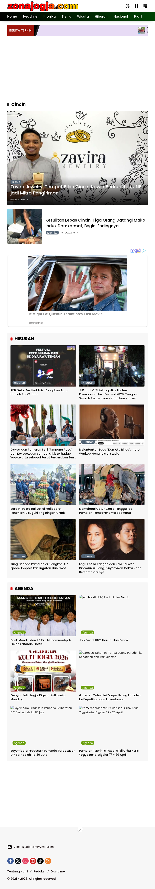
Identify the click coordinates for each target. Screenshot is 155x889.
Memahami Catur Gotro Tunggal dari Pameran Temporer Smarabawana (106, 511)
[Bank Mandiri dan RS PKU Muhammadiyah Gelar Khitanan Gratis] (43, 615)
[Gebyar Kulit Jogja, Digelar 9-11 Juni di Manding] (43, 671)
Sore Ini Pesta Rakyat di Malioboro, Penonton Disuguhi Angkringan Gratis (37, 511)
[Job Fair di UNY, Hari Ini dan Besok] (112, 615)
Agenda (19, 632)
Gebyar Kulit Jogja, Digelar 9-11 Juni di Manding (38, 697)
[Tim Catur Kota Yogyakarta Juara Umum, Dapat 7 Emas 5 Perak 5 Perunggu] (114, 30)
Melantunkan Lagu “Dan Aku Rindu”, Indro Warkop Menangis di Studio (109, 452)
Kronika (52, 232)
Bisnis (16, 182)
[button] (127, 6)
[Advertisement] (81, 68)
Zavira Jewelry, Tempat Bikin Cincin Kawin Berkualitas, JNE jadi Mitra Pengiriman (75, 190)
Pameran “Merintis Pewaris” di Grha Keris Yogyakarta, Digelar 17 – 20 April (109, 753)
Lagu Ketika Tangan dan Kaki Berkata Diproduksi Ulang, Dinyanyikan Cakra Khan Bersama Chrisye (110, 568)
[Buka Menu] (136, 6)
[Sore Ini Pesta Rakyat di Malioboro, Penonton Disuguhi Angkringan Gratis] (43, 484)
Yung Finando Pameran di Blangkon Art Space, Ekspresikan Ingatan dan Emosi (39, 566)
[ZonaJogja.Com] (42, 6)
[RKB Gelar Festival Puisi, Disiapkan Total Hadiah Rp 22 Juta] (43, 366)
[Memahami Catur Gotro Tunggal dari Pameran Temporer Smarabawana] (112, 484)
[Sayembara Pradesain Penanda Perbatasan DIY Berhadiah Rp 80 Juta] (43, 726)
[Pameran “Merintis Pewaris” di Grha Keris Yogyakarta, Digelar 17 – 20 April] (112, 726)
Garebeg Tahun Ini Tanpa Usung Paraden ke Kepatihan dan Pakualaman (109, 697)
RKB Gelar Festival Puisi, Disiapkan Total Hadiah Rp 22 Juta (39, 392)
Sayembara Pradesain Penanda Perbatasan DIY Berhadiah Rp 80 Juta (42, 753)
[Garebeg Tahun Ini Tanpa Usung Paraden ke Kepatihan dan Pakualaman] (112, 671)
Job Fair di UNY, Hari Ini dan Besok (103, 640)
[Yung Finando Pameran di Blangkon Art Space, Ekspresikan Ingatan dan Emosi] (43, 539)
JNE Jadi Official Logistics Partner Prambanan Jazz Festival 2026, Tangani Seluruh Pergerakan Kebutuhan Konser (108, 394)
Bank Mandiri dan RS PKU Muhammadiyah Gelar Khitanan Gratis (40, 642)
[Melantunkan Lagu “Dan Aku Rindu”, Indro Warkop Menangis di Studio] (112, 425)
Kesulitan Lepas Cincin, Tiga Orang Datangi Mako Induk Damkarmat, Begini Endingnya (95, 223)
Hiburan (19, 383)
